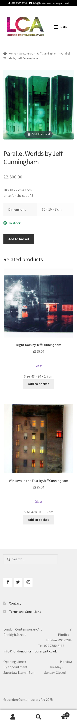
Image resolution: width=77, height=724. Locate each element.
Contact (15, 603)
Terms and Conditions (25, 611)
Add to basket (18, 239)
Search (38, 717)
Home (12, 53)
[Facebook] (7, 582)
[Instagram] (28, 582)
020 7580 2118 (19, 3)
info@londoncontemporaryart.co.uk (51, 3)
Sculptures (26, 53)
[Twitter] (18, 582)
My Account (13, 717)
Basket (59, 713)
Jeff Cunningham (46, 53)
